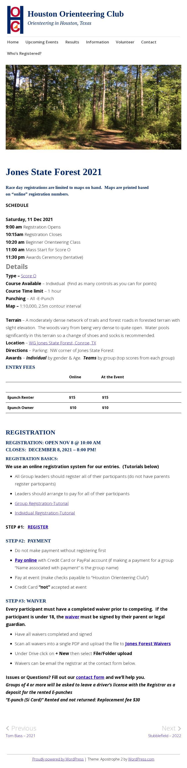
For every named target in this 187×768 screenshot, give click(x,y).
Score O (28, 276)
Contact (148, 42)
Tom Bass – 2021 (21, 731)
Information (97, 42)
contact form (90, 677)
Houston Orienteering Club (76, 13)
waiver (72, 617)
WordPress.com (141, 759)
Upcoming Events (42, 42)
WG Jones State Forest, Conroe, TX (62, 343)
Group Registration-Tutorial (42, 503)
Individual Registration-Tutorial (45, 513)
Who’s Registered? (24, 53)
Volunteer (125, 42)
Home (13, 42)
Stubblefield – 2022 (164, 731)
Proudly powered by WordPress (58, 759)
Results (72, 42)
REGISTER (38, 527)
